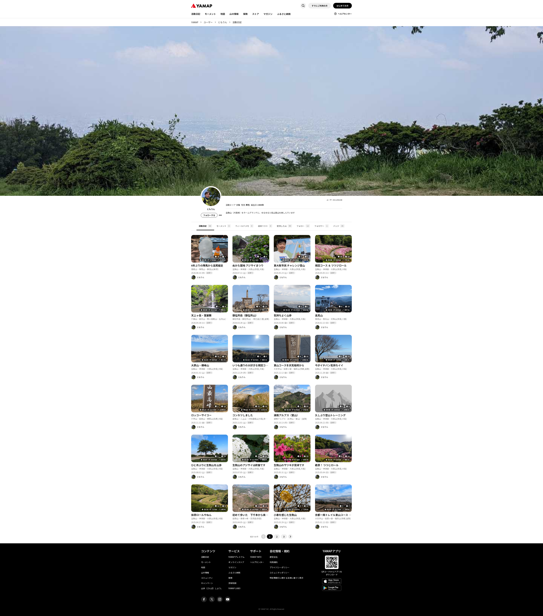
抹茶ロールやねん (201, 515)
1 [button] (269, 536)
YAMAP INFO (255, 556)
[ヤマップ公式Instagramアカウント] (220, 599)
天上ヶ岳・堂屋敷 (201, 315)
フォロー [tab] (303, 226)
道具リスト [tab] (264, 226)
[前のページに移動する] (263, 536)
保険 (245, 14)
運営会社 (274, 556)
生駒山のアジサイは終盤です (248, 465)
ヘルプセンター (345, 13)
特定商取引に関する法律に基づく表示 (286, 577)
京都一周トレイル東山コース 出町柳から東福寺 (342, 515)
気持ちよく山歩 (283, 315)
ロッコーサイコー (201, 415)
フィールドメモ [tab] (243, 226)
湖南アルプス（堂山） (286, 415)
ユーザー (208, 22)
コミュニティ (207, 577)
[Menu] (220, 215)
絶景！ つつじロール (327, 465)
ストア (255, 14)
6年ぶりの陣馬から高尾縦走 (207, 265)
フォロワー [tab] (320, 226)
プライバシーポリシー (279, 567)
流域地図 (232, 583)
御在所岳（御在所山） (245, 315)
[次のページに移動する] (290, 536)
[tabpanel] (271, 384)
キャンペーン (207, 583)
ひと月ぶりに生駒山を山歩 (206, 465)
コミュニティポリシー (279, 572)
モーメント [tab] (223, 226)
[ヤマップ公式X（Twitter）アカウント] (212, 599)
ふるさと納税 (284, 14)
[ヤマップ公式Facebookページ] (204, 599)
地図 (222, 14)
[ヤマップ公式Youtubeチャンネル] (227, 599)
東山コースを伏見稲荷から (289, 365)
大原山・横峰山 (200, 365)
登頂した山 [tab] (284, 226)
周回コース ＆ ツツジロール (331, 265)
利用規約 (274, 562)
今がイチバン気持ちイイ (329, 365)
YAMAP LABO (234, 588)
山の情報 (234, 14)
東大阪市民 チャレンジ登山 (289, 265)
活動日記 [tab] (205, 226)
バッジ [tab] (338, 226)
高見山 (319, 315)
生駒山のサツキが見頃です (289, 465)
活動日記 (195, 14)
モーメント (210, 14)
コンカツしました (242, 415)
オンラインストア (236, 562)
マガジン (267, 14)
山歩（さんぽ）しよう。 (212, 588)
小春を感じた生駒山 (285, 515)
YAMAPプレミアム (236, 556)
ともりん (222, 22)
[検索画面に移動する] (303, 5)
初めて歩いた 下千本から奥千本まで (254, 515)
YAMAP (194, 22)
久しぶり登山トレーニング (330, 415)
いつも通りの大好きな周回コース (251, 365)
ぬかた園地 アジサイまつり (247, 265)
